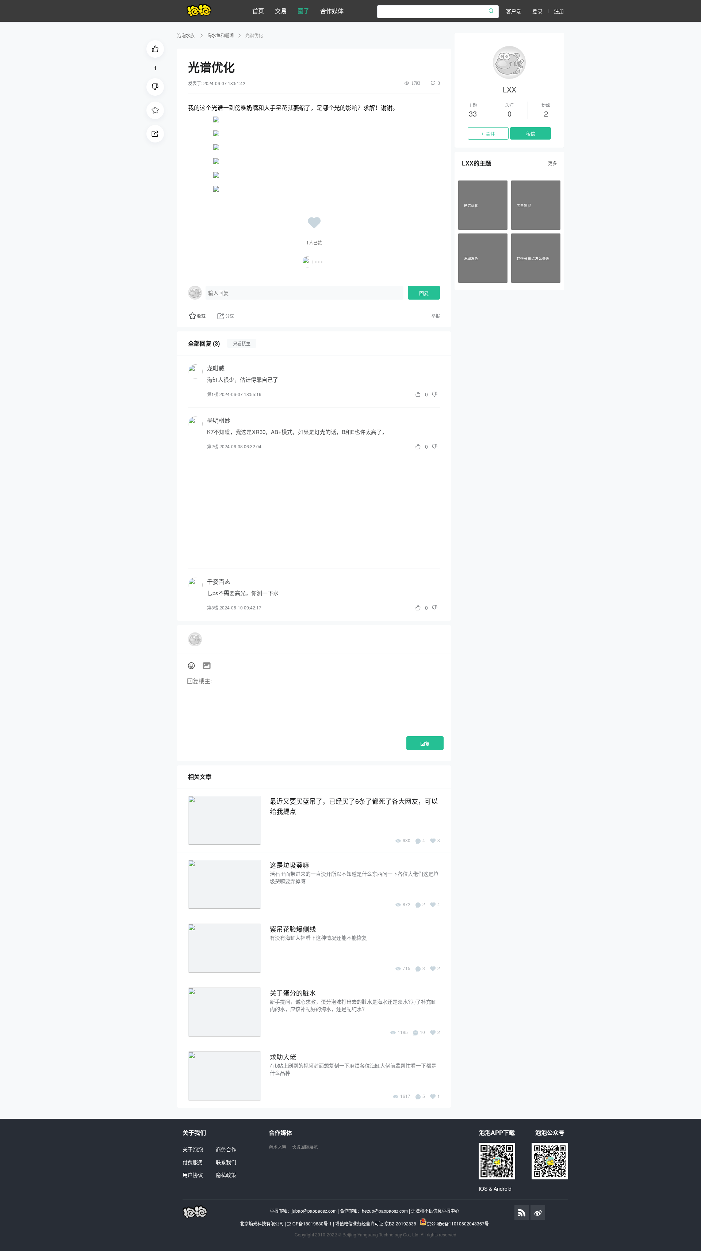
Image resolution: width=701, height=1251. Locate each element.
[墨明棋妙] (195, 424)
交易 (281, 11)
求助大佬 (283, 1056)
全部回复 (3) (204, 343)
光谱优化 (471, 205)
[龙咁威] (195, 371)
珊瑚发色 (471, 258)
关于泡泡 (193, 1149)
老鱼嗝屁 (524, 205)
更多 (552, 163)
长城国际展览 (305, 1147)
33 (473, 113)
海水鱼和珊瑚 (220, 35)
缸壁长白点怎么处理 (533, 258)
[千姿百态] (195, 585)
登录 (537, 11)
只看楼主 (241, 343)
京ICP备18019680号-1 (309, 1223)
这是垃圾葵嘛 (289, 865)
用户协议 (193, 1174)
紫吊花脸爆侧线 (293, 929)
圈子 (303, 11)
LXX (509, 89)
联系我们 (226, 1162)
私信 (530, 134)
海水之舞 (277, 1147)
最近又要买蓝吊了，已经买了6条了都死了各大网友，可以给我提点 (354, 806)
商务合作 (226, 1149)
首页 (258, 11)
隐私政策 (226, 1174)
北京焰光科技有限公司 (262, 1223)
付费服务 (193, 1162)
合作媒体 (332, 11)
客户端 (513, 11)
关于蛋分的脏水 (293, 992)
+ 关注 (488, 134)
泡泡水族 (186, 35)
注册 (559, 11)
